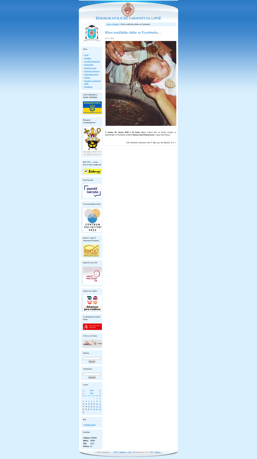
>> (100, 390)
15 (97, 404)
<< (83, 390)
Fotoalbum (88, 87)
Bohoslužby (88, 65)
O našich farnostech (92, 62)
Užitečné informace (91, 71)
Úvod (108, 24)
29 (97, 409)
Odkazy (87, 78)
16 (100, 404)
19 (89, 406)
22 (97, 406)
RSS (116, 452)
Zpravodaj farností (91, 75)
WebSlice (122, 452)
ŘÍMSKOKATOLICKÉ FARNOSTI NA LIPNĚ (128, 18)
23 (100, 406)
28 (94, 409)
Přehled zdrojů (89, 425)
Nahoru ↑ (158, 452)
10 (83, 404)
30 (100, 409)
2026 (91, 393)
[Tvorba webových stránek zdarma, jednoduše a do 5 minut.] (112, 452)
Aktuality (115, 24)
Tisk (129, 452)
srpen (92, 390)
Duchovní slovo (90, 68)
